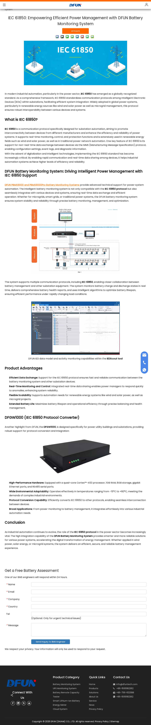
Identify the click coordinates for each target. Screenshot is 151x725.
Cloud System (60, 709)
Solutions (93, 692)
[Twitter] (24, 703)
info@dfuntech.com (126, 684)
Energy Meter (60, 704)
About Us (93, 696)
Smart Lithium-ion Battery (66, 700)
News (91, 704)
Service (93, 700)
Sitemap (114, 721)
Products (93, 688)
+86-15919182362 (124, 696)
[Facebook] (13, 703)
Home (92, 684)
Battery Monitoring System (66, 684)
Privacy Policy (96, 709)
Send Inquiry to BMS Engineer (50, 641)
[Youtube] (29, 703)
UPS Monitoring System (65, 688)
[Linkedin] (18, 703)
